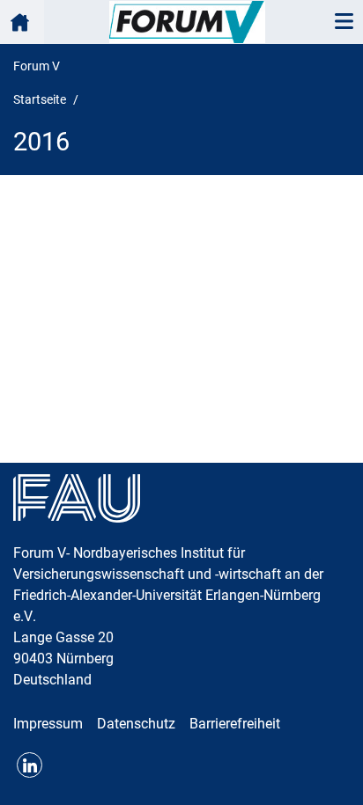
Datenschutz (136, 723)
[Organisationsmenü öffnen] (22, 22)
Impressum (48, 723)
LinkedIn (29, 765)
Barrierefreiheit (234, 723)
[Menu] (343, 22)
